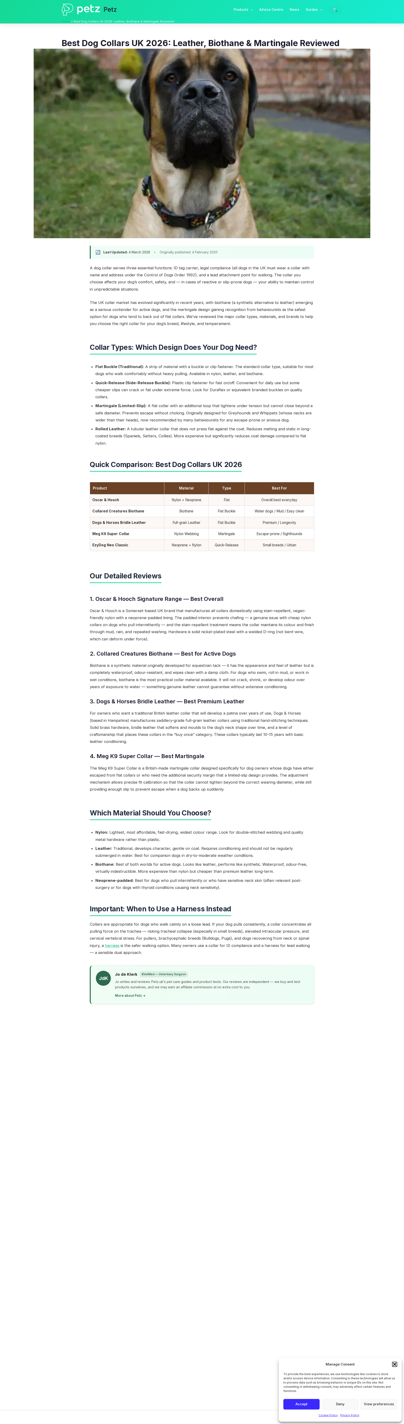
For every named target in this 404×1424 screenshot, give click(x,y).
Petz (110, 9)
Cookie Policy (328, 1415)
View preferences (379, 1404)
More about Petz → (130, 995)
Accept (301, 1404)
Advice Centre (271, 9)
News (294, 9)
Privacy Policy (349, 1415)
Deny (340, 1404)
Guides (312, 9)
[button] (394, 1364)
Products (241, 9)
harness (112, 945)
